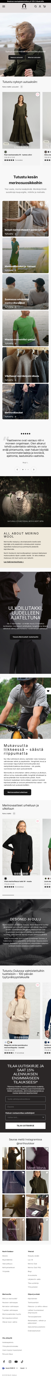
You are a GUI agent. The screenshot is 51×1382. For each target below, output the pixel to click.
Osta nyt (14, 1158)
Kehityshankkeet (8, 1267)
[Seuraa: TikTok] (22, 1361)
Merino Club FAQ (34, 1267)
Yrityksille (5, 1271)
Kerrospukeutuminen (10, 1318)
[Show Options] (43, 1117)
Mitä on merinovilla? (9, 1299)
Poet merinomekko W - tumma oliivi (18, 155)
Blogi (30, 1271)
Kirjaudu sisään (33, 1256)
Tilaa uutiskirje (33, 1283)
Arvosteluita (32, 1275)
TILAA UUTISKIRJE (25, 1126)
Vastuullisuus (7, 1264)
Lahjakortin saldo (34, 1279)
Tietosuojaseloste (34, 1317)
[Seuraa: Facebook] (4, 1361)
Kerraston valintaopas (10, 1306)
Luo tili (30, 1260)
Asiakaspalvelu (7, 1342)
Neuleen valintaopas (10, 1302)
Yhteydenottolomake (10, 1346)
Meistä (4, 1256)
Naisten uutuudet (17, 57)
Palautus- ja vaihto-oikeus (37, 1306)
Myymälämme (7, 1260)
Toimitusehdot (33, 1302)
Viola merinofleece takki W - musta (18, 881)
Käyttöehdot (32, 1299)
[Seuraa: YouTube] (16, 1361)
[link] (13, 1158)
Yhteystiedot (33, 1287)
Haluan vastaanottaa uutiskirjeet (19, 1113)
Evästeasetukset (34, 1331)
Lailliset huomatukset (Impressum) (36, 1311)
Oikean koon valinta (9, 1322)
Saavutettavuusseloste (36, 1327)
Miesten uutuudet (34, 57)
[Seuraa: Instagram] (10, 1361)
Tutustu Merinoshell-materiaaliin (25, 637)
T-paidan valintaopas (10, 1310)
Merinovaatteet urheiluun (17, 792)
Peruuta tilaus (7, 1354)
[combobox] (24, 1117)
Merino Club (32, 1264)
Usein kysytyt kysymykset (12, 1350)
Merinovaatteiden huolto (11, 1314)
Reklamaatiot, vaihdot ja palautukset (37, 1322)
